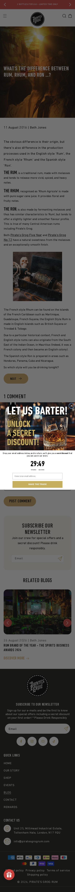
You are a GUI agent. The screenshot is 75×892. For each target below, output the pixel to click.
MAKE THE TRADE (37, 484)
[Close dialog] (71, 405)
